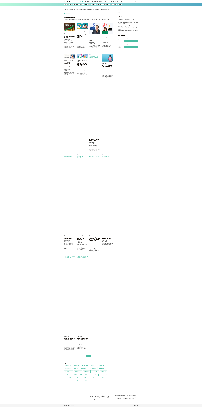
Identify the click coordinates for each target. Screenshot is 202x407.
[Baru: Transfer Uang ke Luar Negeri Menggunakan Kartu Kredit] (82, 26)
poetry (76, 377)
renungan (68, 381)
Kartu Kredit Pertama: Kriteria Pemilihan (107, 38)
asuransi (85, 365)
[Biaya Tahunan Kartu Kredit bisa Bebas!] (69, 193)
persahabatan (103, 374)
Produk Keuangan (106, 4)
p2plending (83, 374)
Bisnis (66, 60)
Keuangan (81, 4)
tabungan (100, 381)
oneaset (74, 374)
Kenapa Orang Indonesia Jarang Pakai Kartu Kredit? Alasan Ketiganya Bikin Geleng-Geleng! (94, 239)
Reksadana (99, 4)
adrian (68, 2)
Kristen (86, 371)
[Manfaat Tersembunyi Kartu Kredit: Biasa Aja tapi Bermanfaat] (107, 57)
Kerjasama (105, 1)
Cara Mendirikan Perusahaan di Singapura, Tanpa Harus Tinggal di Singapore (68, 65)
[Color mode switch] (135, 1)
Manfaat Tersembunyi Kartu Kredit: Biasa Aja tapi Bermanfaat (107, 66)
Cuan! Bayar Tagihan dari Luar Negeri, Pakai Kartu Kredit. (82, 64)
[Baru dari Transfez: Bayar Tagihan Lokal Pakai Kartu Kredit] (94, 93)
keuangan (68, 371)
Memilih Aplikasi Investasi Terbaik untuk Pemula (69, 36)
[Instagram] (134, 405)
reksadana (100, 377)
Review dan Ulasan (118, 1)
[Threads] (137, 405)
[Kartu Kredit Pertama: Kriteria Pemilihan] (107, 28)
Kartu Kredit (76, 4)
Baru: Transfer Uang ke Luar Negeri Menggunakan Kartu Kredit (82, 36)
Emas (71, 4)
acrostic (68, 365)
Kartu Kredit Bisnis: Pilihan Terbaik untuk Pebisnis (94, 39)
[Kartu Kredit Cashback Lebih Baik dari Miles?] (107, 193)
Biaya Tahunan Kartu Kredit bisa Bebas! (69, 238)
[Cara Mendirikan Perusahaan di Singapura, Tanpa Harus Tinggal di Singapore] (69, 56)
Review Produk (113, 4)
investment (93, 368)
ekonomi (93, 365)
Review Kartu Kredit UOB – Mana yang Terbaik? (82, 339)
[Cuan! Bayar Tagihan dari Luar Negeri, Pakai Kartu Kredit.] (82, 56)
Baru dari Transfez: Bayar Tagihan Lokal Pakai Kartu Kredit (94, 139)
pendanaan (93, 374)
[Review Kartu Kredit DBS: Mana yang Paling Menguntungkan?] (69, 295)
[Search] (137, 1)
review (76, 381)
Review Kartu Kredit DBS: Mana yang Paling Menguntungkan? (69, 339)
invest (76, 368)
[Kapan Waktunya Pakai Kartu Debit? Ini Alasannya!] (82, 193)
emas (101, 365)
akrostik (76, 365)
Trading (119, 4)
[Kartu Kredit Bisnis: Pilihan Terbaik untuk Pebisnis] (94, 28)
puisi (84, 377)
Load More (88, 356)
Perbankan (93, 4)
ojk (66, 374)
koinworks (78, 371)
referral (91, 377)
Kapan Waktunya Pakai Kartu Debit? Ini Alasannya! (82, 238)
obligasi (103, 371)
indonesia (68, 368)
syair (92, 381)
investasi (84, 368)
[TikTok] (135, 405)
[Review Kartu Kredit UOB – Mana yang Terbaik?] (82, 295)
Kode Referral (111, 1)
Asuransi (66, 4)
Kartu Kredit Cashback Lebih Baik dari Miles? (107, 238)
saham (84, 381)
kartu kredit (102, 368)
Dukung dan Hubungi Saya (97, 1)
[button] (67, 13)
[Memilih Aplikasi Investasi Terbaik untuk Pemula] (69, 27)
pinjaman (68, 377)
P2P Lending (87, 4)
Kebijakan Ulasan (88, 1)
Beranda (81, 1)
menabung (95, 371)
